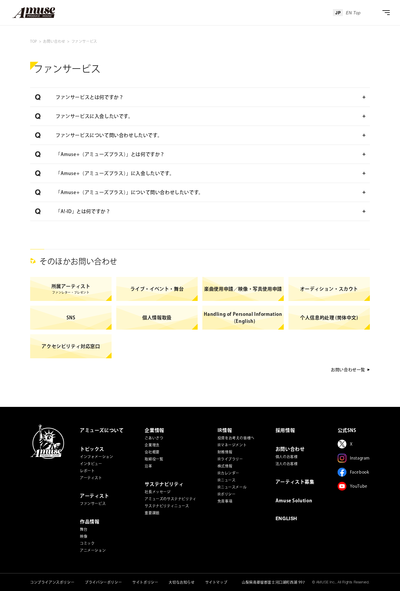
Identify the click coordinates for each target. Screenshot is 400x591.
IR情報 (225, 430)
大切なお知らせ (181, 582)
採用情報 (285, 430)
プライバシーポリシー (103, 582)
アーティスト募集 (295, 481)
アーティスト (91, 477)
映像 (83, 536)
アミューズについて (102, 430)
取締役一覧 (154, 459)
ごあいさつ (154, 438)
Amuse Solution (294, 500)
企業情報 (154, 430)
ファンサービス (93, 503)
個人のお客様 (287, 456)
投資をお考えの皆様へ (236, 438)
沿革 (148, 466)
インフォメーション (96, 456)
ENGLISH (286, 519)
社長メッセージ (157, 492)
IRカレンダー (228, 473)
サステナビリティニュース (167, 506)
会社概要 (152, 452)
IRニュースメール (232, 487)
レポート (87, 470)
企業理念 (152, 445)
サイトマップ (216, 582)
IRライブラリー (230, 459)
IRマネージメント (232, 445)
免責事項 (225, 501)
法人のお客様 (287, 463)
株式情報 (225, 466)
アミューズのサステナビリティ (170, 499)
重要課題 (152, 513)
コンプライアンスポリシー (52, 582)
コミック (87, 543)
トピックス (92, 449)
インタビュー (91, 463)
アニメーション (93, 550)
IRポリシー (227, 494)
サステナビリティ (164, 484)
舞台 (83, 529)
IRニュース (227, 480)
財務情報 (225, 452)
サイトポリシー (145, 582)
